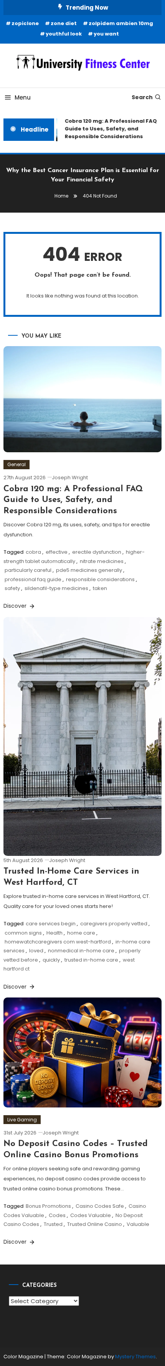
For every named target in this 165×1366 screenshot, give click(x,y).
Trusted (53, 1224)
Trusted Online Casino (94, 1224)
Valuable (138, 1224)
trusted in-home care (91, 960)
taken (100, 588)
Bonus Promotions (48, 1206)
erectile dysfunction (96, 552)
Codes (57, 1215)
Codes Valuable (90, 1215)
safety (12, 588)
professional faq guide (33, 579)
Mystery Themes (135, 1356)
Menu (23, 97)
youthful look (64, 33)
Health (54, 933)
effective (57, 552)
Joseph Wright (70, 477)
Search (142, 97)
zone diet (64, 23)
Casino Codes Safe (100, 1206)
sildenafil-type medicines (56, 588)
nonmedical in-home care (81, 950)
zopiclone (25, 23)
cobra (33, 552)
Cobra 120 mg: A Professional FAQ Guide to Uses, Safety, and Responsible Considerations (109, 128)
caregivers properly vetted (113, 923)
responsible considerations (100, 579)
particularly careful (28, 570)
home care (81, 933)
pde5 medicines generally (89, 570)
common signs (23, 933)
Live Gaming (22, 1119)
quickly (51, 960)
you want (106, 33)
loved (36, 950)
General (16, 464)
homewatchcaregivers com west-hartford (58, 941)
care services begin (51, 923)
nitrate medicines (102, 561)
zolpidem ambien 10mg (121, 23)
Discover (15, 606)
